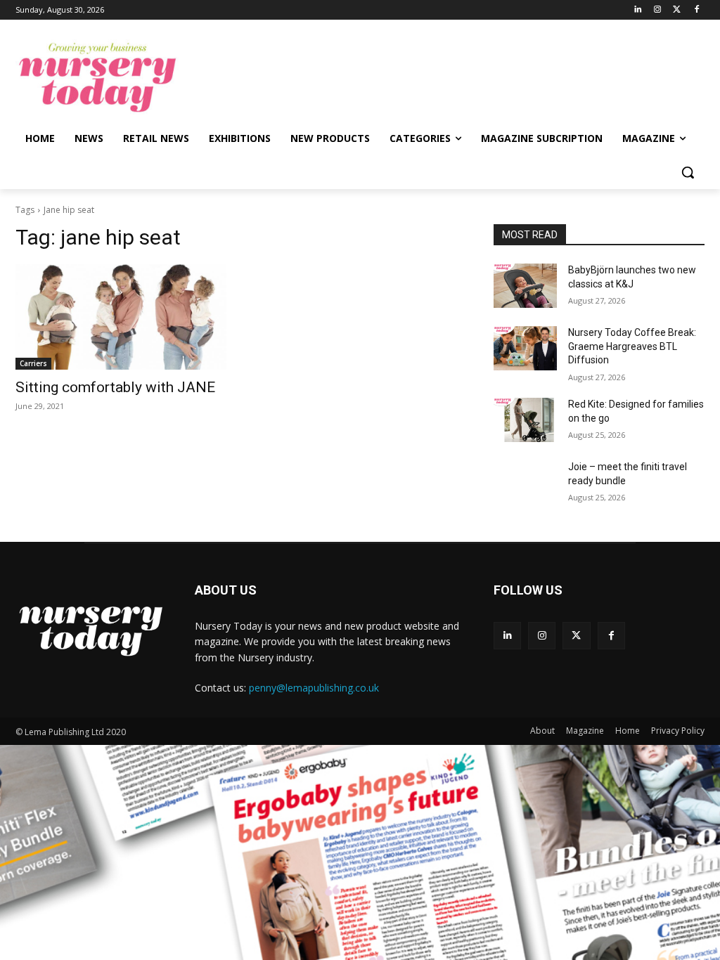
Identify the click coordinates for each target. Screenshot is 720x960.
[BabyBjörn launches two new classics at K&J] (525, 286)
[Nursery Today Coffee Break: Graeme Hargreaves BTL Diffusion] (525, 348)
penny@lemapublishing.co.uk (314, 687)
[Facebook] (696, 10)
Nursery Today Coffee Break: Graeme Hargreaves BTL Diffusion (632, 346)
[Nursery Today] (98, 77)
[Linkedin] (638, 10)
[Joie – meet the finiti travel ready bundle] (525, 482)
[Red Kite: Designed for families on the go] (525, 420)
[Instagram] (658, 10)
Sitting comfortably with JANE (115, 387)
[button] (688, 172)
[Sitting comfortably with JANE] (120, 317)
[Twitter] (677, 10)
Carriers (33, 363)
